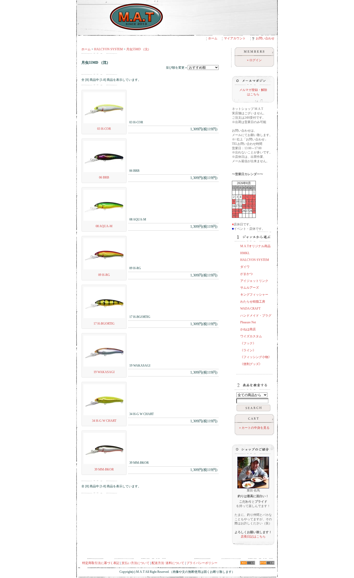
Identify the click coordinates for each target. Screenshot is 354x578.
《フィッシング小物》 (255, 357)
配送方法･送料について (168, 563)
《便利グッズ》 (251, 364)
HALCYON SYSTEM (108, 49)
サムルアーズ (249, 287)
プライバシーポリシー (201, 563)
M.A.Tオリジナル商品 (255, 246)
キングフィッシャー (254, 294)
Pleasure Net (248, 322)
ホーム (212, 38)
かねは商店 (248, 329)
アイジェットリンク (254, 281)
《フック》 (248, 343)
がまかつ (246, 274)
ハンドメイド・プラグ (255, 315)
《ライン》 (248, 350)
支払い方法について (136, 563)
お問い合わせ (265, 38)
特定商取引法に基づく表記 (100, 563)
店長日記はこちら (253, 536)
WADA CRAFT (250, 308)
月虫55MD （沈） (138, 49)
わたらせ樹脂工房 (252, 301)
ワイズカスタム (251, 336)
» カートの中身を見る (254, 428)
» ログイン (254, 60)
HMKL (245, 253)
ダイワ (245, 267)
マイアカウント (235, 38)
